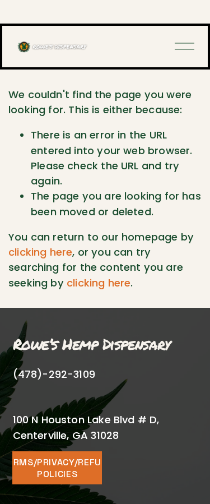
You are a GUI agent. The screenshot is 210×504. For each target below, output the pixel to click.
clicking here (40, 252)
